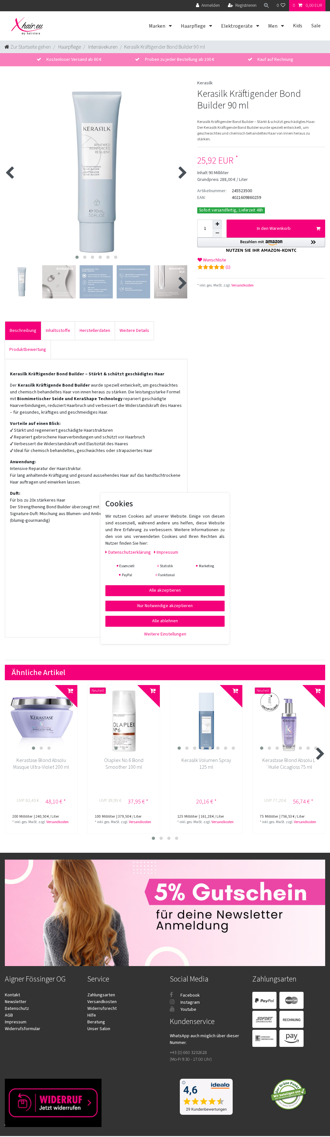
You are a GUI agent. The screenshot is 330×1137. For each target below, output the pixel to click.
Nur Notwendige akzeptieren (165, 605)
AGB (9, 1015)
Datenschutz (17, 1008)
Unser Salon (98, 1029)
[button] (261, 245)
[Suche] (266, 5)
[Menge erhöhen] (217, 224)
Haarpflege (194, 26)
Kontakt (12, 995)
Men (273, 26)
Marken (157, 26)
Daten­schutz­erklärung (130, 552)
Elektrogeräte (237, 26)
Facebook (190, 995)
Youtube (188, 1009)
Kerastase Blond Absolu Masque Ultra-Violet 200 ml (41, 764)
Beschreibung (23, 330)
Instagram (190, 1002)
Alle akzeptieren (165, 590)
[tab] (23, 330)
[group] (41, 721)
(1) (228, 267)
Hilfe (91, 1015)
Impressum (15, 1022)
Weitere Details (134, 330)
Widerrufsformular (22, 1029)
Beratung (96, 1022)
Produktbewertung (27, 349)
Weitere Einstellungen (165, 634)
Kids (297, 25)
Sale (316, 25)
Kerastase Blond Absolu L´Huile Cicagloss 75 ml (288, 764)
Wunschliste (214, 260)
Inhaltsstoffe (58, 330)
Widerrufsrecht (102, 1008)
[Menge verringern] (217, 233)
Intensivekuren (102, 47)
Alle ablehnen (165, 621)
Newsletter (15, 1002)
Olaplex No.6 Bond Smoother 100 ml (123, 764)
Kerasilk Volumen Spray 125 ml (206, 764)
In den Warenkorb (274, 228)
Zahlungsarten (101, 995)
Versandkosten (242, 285)
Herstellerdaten (95, 330)
